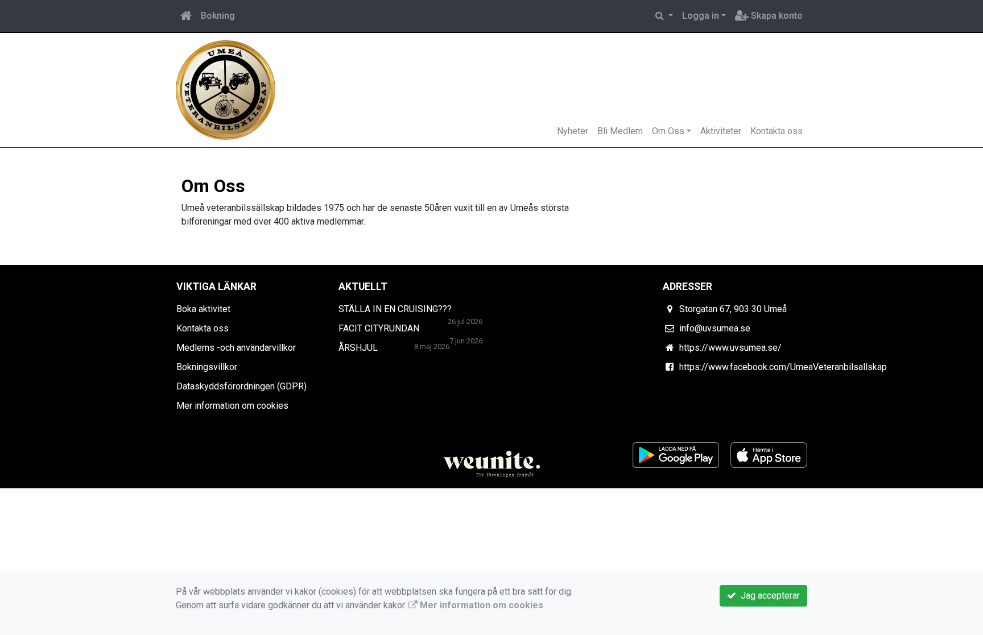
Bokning (218, 15)
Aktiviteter (720, 131)
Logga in (700, 15)
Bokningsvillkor (206, 367)
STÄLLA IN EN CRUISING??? (395, 309)
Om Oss (668, 131)
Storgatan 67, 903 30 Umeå (733, 309)
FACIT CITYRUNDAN (378, 328)
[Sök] (664, 16)
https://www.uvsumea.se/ (730, 347)
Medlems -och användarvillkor (236, 347)
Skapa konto (776, 15)
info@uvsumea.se (714, 328)
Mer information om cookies (232, 405)
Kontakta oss (776, 131)
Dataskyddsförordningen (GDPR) (241, 386)
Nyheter (572, 131)
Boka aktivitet (203, 309)
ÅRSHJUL (358, 347)
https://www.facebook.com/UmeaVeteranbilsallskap (783, 367)
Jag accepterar (768, 595)
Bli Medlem (620, 131)
